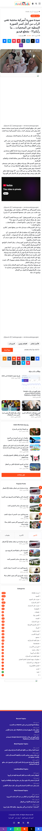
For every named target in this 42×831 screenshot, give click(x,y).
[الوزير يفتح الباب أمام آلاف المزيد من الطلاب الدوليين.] (31, 405)
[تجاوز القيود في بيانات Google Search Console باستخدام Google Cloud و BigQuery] (31, 382)
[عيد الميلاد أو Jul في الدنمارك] (35, 431)
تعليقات (7, 535)
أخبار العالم (34, 344)
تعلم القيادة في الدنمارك (32, 656)
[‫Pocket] (14, 41)
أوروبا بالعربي (35, 634)
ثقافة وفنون (22, 344)
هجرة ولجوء (36, 631)
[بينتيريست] (19, 41)
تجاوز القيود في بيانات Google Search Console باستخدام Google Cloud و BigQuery (31, 393)
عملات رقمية (35, 650)
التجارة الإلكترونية (34, 665)
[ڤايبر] (21, 45)
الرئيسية (36, 11)
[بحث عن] (36, 4)
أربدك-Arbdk (29, 11)
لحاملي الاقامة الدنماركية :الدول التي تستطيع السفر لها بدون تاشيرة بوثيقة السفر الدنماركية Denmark (15, 447)
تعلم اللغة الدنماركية (33, 640)
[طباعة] (14, 363)
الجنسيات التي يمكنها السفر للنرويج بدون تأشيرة (15, 497)
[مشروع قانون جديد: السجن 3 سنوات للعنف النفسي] (35, 516)
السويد (37, 596)
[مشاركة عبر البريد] (19, 363)
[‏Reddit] (14, 359)
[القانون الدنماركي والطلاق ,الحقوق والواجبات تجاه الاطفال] (35, 458)
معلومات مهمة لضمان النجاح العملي (29, 659)
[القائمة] (40, 4)
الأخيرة (21, 535)
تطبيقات (37, 612)
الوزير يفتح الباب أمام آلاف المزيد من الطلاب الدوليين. (31, 414)
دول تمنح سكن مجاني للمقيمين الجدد (18, 505)
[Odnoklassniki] (5, 359)
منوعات (11, 344)
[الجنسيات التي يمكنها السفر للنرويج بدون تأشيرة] (35, 499)
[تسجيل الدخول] (33, 4)
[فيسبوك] (37, 41)
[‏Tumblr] (23, 41)
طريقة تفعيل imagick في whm (11, 376)
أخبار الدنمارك (35, 602)
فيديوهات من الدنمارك (33, 662)
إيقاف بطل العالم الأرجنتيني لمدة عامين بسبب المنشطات (11, 414)
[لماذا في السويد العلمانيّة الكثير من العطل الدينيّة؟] (35, 467)
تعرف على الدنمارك (33, 605)
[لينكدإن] (28, 41)
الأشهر (35, 535)
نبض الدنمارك (35, 621)
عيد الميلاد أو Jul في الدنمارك (20, 429)
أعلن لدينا (11, 818)
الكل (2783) (21, 475)
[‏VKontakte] (9, 359)
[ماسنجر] (5, 41)
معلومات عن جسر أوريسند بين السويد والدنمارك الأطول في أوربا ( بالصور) (17, 439)
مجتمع (37, 637)
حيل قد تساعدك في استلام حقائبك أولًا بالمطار (15, 488)
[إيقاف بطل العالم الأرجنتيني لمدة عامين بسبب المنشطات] (11, 405)
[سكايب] (9, 41)
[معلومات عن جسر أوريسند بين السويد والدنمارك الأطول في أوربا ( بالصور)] (35, 440)
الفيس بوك (36, 615)
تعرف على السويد (34, 599)
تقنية (38, 672)
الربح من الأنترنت (34, 646)
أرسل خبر (17, 818)
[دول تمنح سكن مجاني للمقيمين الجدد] (35, 508)
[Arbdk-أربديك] (22, 3)
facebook (36, 643)
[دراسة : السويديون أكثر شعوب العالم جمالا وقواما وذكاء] (35, 524)
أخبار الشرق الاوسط (33, 624)
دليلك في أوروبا (34, 653)
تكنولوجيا (36, 609)
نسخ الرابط (7, 350)
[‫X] (33, 41)
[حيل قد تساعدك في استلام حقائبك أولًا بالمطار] (35, 490)
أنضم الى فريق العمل (27, 818)
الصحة (37, 618)
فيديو (37, 669)
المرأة (37, 628)
